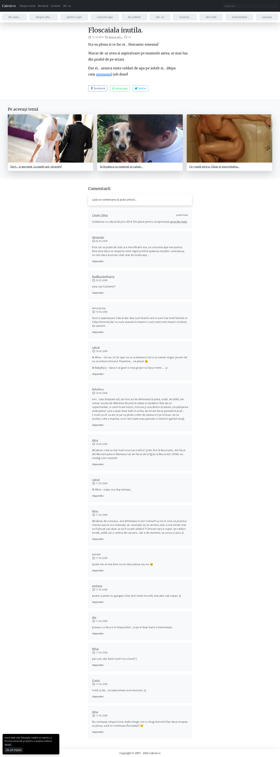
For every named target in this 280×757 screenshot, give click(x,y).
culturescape (105, 17)
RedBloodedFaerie (103, 276)
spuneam (103, 74)
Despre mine (27, 6)
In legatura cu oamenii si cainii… (121, 166)
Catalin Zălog (100, 215)
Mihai (95, 649)
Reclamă (43, 6)
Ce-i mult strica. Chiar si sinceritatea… (214, 166)
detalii (8, 744)
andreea (97, 586)
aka (94, 617)
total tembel (239, 17)
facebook (99, 88)
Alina (95, 440)
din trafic (211, 17)
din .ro (67, 6)
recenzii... (185, 17)
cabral (96, 347)
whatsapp (121, 88)
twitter (142, 88)
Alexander (98, 237)
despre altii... (43, 17)
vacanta (267, 17)
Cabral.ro (9, 6)
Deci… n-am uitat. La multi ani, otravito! (36, 166)
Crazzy (96, 680)
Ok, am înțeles (13, 749)
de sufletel (134, 17)
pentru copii (74, 17)
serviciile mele (178, 221)
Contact (55, 6)
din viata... (14, 17)
